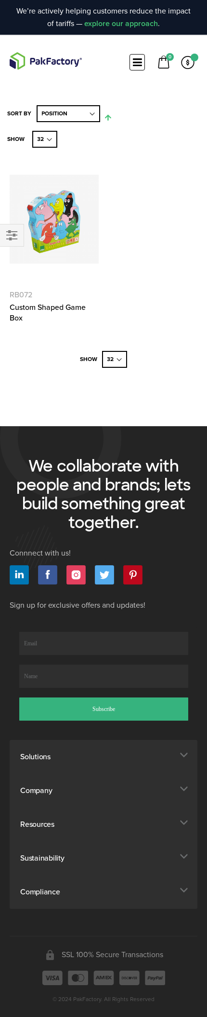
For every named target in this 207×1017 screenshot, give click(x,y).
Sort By (19, 113)
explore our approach (121, 23)
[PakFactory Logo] (46, 61)
